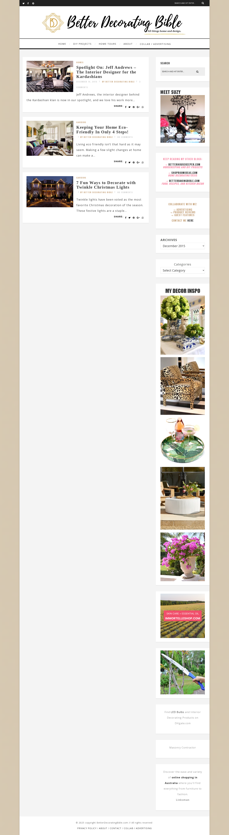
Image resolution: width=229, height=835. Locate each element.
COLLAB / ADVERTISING (155, 43)
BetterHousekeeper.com (184, 164)
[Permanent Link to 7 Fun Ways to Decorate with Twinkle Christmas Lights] (49, 206)
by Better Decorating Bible (118, 81)
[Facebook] (29, 3)
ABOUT (128, 43)
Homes (80, 62)
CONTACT (115, 828)
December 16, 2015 (86, 81)
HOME (62, 43)
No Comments (125, 137)
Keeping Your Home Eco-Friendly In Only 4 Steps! (102, 129)
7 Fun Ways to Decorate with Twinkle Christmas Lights (106, 185)
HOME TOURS (107, 43)
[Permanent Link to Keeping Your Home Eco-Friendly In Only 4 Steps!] (49, 155)
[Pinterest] (34, 3)
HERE (190, 220)
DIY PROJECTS (82, 43)
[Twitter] (25, 3)
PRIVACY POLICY (86, 828)
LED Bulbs (177, 712)
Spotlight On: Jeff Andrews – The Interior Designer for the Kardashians (106, 72)
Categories (182, 264)
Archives (168, 240)
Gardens (81, 122)
